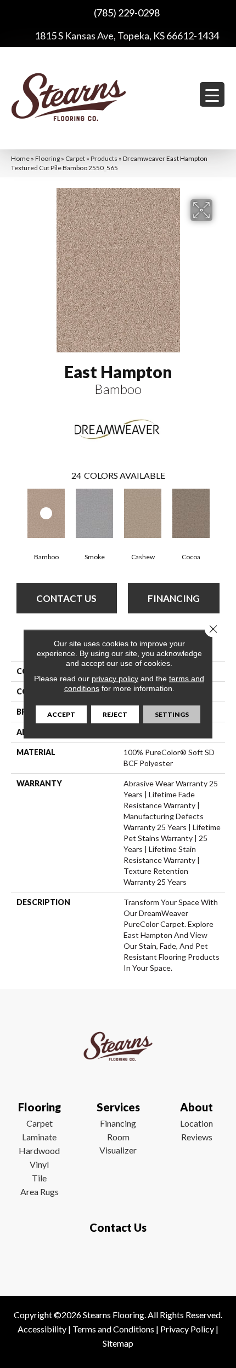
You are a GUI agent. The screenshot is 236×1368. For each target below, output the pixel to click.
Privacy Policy (187, 1329)
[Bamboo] (46, 513)
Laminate (39, 1137)
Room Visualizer (118, 1143)
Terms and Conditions (113, 1329)
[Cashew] (143, 513)
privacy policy (115, 678)
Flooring (47, 158)
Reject (115, 714)
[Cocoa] (191, 513)
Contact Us (66, 598)
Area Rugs (39, 1191)
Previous (16, 512)
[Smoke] (94, 513)
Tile (39, 1178)
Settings (172, 714)
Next (219, 512)
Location (196, 1123)
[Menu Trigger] (212, 94)
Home (20, 158)
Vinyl (39, 1164)
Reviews (196, 1137)
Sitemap (118, 1343)
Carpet (75, 158)
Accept (61, 714)
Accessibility (42, 1329)
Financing (118, 1123)
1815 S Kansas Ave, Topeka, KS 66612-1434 (127, 36)
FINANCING (174, 598)
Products (104, 158)
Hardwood (39, 1150)
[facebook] (115, 1259)
